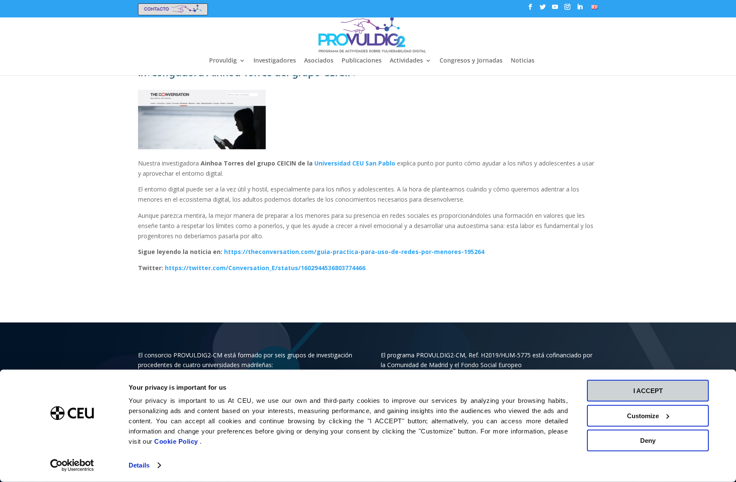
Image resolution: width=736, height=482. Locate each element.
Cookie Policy (177, 441)
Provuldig (223, 60)
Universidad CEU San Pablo (354, 163)
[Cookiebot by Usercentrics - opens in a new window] (72, 465)
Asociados (319, 60)
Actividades (406, 60)
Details (139, 465)
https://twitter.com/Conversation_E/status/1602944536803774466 (265, 268)
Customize (643, 415)
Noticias (523, 60)
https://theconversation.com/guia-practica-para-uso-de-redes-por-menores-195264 (354, 252)
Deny (648, 440)
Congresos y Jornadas (471, 60)
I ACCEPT (648, 390)
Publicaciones (362, 60)
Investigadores (274, 60)
